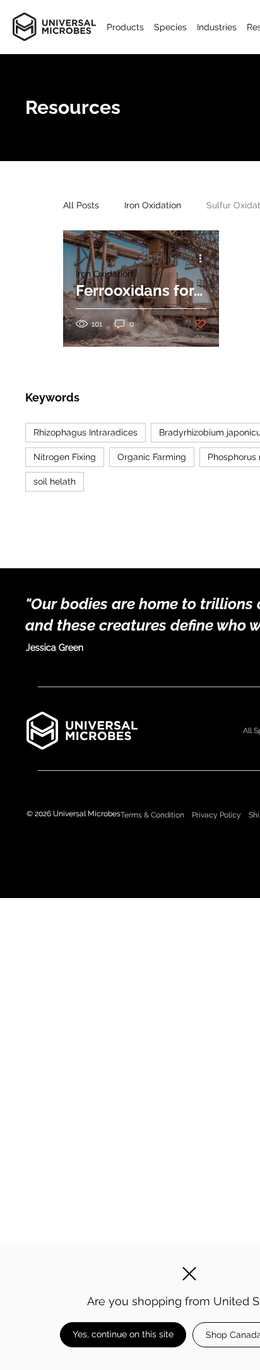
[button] (189, 1274)
